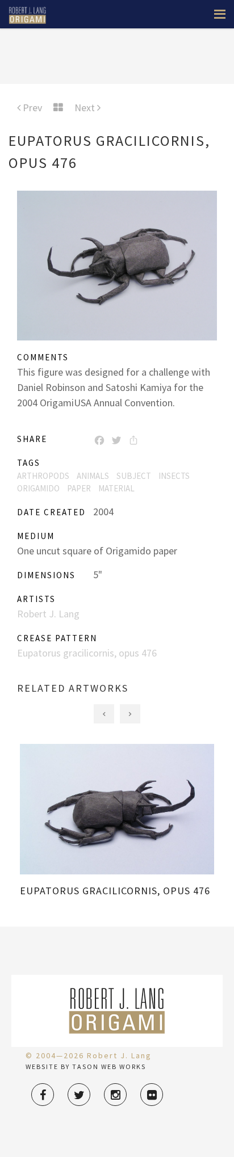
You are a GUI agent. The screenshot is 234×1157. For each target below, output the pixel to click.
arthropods (43, 475)
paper (79, 488)
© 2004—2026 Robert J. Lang (89, 1055)
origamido (38, 488)
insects (174, 475)
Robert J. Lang (48, 613)
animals (93, 475)
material (116, 488)
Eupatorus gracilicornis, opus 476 (87, 652)
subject (133, 475)
